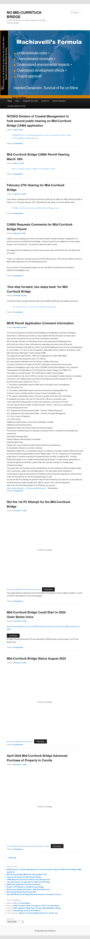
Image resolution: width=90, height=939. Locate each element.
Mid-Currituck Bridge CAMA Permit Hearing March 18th (27, 874)
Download (48, 589)
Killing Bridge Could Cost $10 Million (27, 910)
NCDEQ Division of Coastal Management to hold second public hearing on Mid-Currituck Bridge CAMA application (39, 121)
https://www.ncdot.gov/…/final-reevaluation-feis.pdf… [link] (27, 488)
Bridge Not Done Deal (30, 101)
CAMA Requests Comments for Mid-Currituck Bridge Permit (28, 879)
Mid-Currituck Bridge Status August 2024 (36, 658)
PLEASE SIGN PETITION (16, 106)
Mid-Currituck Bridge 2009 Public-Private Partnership (24, 589)
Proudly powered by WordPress (45, 931)
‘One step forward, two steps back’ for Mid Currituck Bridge (34, 307)
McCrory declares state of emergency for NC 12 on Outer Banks (36, 905)
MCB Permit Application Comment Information (40, 323)
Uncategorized (18, 143)
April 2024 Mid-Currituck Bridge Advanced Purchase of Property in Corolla (34, 894)
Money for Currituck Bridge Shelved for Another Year (39, 913)
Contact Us (45, 101)
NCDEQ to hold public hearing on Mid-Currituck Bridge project (35, 208)
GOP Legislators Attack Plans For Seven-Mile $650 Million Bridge (37, 908)
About (17, 101)
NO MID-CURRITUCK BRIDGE (24, 14)
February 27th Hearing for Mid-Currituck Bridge (24, 877)
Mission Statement (59, 101)
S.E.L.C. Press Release (21, 903)
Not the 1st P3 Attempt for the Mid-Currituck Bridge (25, 887)
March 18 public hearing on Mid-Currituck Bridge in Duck (33, 168)
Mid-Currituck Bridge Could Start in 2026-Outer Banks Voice (28, 889)
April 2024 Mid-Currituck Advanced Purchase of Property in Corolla (28, 846)
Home (10, 101)
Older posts (11, 858)
